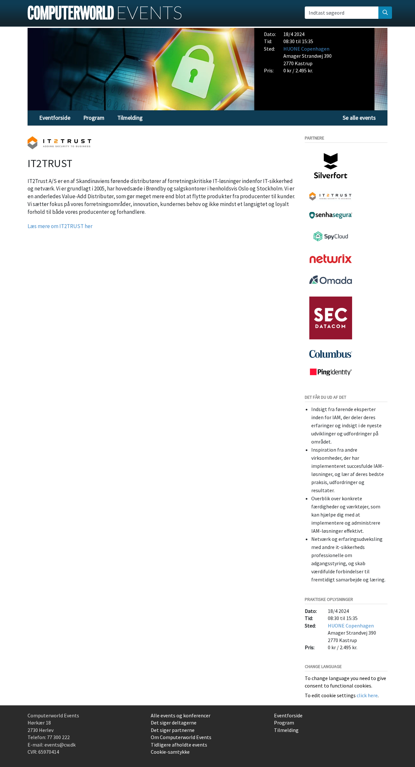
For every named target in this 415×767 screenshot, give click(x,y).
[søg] (385, 12)
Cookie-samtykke (170, 752)
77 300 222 (58, 737)
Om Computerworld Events (181, 737)
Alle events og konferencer (180, 715)
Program (93, 117)
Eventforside (54, 117)
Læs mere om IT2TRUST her (60, 226)
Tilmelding (130, 117)
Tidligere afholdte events (179, 744)
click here (367, 695)
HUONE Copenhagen (306, 48)
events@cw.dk (60, 744)
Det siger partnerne (173, 730)
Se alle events (359, 117)
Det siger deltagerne (173, 722)
